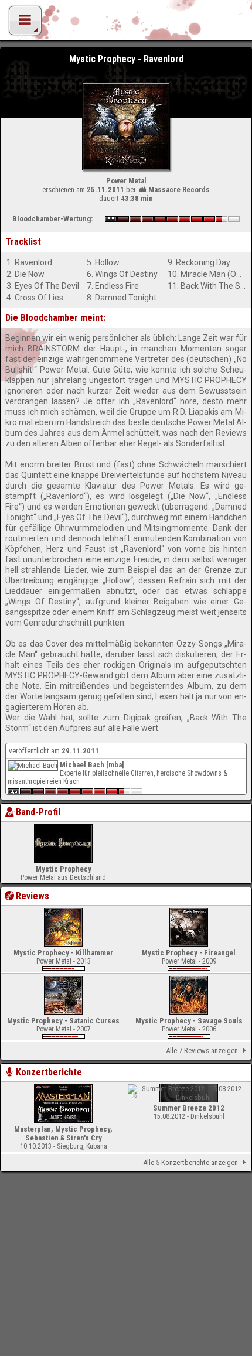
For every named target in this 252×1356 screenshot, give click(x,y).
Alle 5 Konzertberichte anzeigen (190, 1162)
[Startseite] (126, 23)
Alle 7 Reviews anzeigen (202, 1050)
